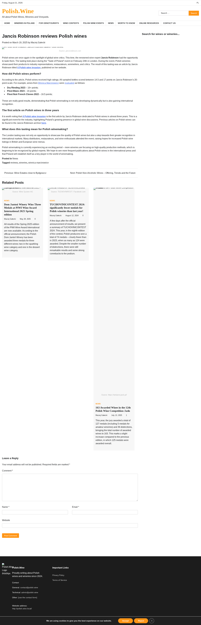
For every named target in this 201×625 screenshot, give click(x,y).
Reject (141, 621)
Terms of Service (59, 580)
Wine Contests (71, 23)
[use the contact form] (27, 597)
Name (5, 507)
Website (6, 520)
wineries (23, 163)
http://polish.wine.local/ (22, 608)
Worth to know (126, 23)
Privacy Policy (58, 575)
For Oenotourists (49, 23)
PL (198, 3)
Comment (7, 471)
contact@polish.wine (29, 587)
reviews (14, 163)
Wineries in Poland (24, 23)
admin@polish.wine (29, 592)
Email (75, 507)
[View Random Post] (195, 23)
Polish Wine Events (93, 23)
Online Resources (149, 23)
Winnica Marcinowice (48, 83)
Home (7, 23)
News (111, 23)
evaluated (69, 83)
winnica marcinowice (38, 163)
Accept (125, 621)
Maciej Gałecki (38, 42)
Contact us (169, 23)
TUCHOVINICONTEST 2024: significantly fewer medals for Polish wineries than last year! (67, 208)
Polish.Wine (18, 11)
